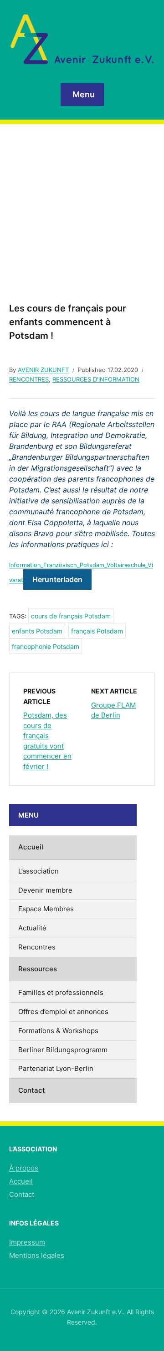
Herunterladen (57, 579)
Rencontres (29, 379)
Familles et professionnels (60, 992)
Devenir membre (45, 890)
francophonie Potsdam (45, 646)
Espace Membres (46, 908)
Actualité (32, 928)
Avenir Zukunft (43, 369)
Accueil (30, 847)
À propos (23, 1168)
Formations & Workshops (58, 1030)
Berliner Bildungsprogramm (63, 1049)
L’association (38, 871)
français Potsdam (97, 631)
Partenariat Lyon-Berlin (55, 1068)
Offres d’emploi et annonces (63, 1011)
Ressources (37, 968)
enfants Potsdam (37, 631)
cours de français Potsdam (71, 616)
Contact (31, 1090)
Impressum (27, 1242)
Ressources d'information (95, 379)
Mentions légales (36, 1255)
